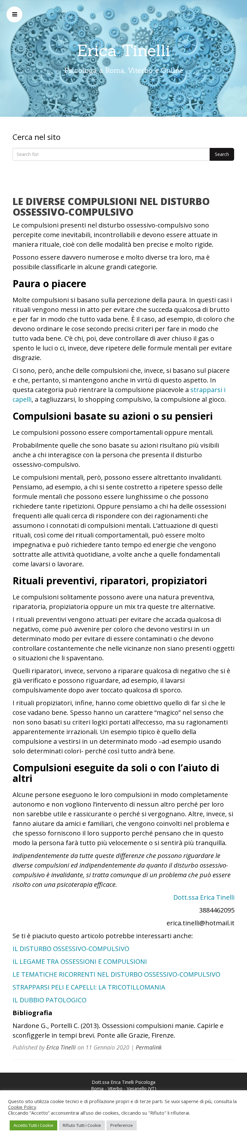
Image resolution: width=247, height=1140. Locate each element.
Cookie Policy (22, 1107)
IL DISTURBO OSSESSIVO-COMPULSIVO (71, 948)
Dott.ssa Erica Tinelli (203, 897)
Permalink (149, 1047)
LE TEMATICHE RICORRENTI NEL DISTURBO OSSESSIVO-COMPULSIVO (116, 974)
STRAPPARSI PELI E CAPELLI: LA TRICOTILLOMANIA (89, 987)
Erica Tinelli (123, 50)
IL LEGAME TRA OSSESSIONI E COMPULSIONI (80, 961)
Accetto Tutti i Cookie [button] (33, 1125)
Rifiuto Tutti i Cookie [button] (82, 1125)
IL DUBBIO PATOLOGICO (50, 1000)
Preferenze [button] (121, 1125)
